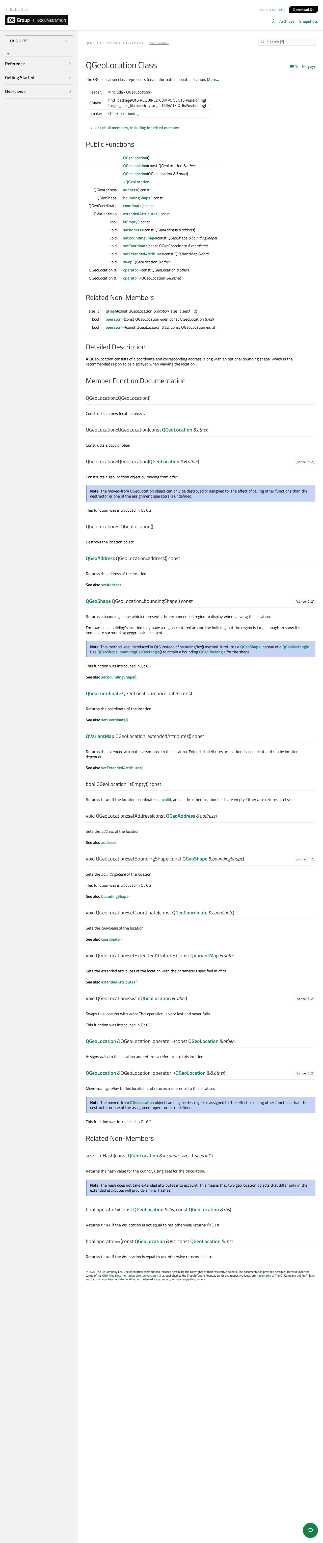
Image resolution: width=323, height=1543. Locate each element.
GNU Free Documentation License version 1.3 (131, 1275)
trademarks (263, 1275)
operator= (131, 270)
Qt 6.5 (90, 43)
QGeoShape (98, 601)
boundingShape (136, 198)
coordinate (132, 206)
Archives (286, 21)
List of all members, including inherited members (137, 128)
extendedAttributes (140, 214)
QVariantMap (100, 736)
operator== (115, 327)
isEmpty (130, 222)
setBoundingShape (139, 238)
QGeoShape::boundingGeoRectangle (128, 652)
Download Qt (303, 9)
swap (127, 262)
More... (213, 79)
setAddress (133, 230)
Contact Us (268, 9)
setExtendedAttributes (143, 254)
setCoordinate (135, 246)
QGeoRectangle (295, 647)
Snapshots (308, 21)
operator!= (115, 319)
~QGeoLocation (136, 182)
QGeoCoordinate (103, 693)
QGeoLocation (135, 158)
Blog (282, 9)
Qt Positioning (110, 43)
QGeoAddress (100, 558)
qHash (111, 311)
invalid (165, 799)
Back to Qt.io (19, 9)
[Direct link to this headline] (137, 144)
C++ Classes (134, 43)
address (130, 190)
